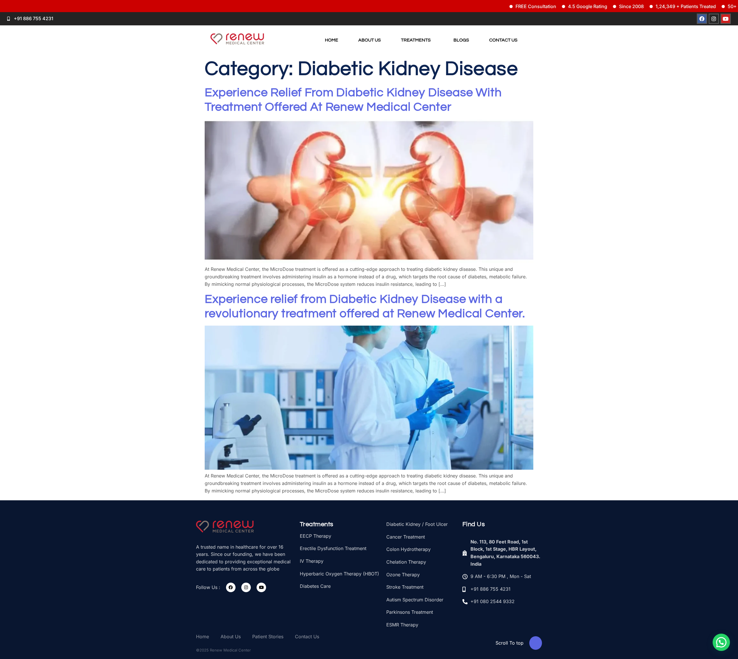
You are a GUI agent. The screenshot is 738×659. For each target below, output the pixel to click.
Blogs (461, 40)
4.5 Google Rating (560, 6)
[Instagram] (246, 587)
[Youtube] (261, 587)
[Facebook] (231, 587)
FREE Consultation (508, 6)
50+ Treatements (718, 6)
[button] (417, 40)
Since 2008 (604, 6)
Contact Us (503, 40)
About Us (369, 40)
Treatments (416, 40)
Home (331, 40)
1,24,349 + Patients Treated (658, 6)
